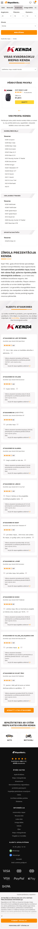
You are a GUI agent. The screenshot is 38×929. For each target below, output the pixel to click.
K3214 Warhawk (10, 183)
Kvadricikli (18, 8)
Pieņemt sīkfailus (19, 920)
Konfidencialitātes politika (19, 798)
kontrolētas (15, 318)
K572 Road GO (10, 217)
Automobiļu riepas (19, 812)
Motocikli (10, 8)
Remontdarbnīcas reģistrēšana (19, 785)
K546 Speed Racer (11, 211)
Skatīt (24, 102)
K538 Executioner (10, 161)
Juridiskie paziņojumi (19, 788)
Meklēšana (19, 32)
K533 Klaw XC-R (10, 155)
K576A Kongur (9, 165)
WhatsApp (15, 851)
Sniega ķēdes (28, 8)
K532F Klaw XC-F (10, 152)
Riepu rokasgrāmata (19, 778)
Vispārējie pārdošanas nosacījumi (19, 791)
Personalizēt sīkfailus (19, 925)
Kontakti (19, 859)
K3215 (7, 186)
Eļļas (19, 829)
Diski (3, 8)
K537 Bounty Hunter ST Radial (15, 158)
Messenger (16, 855)
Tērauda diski (19, 816)
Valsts (19, 795)
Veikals (19, 826)
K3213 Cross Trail (10, 180)
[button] (16, 362)
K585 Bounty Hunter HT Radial (15, 220)
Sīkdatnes (19, 801)
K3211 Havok (9, 177)
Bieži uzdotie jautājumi (19, 862)
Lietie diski (19, 819)
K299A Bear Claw (10, 146)
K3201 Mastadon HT (11, 168)
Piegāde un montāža (19, 836)
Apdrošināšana (19, 774)
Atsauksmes (19, 781)
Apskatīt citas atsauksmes (19, 710)
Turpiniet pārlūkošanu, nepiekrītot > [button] (26, 894)
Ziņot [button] (6, 364)
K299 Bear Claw (10, 143)
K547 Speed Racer (11, 214)
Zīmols (3, 22)
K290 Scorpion (10, 140)
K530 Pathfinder (10, 204)
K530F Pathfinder (10, 207)
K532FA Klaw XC (10, 241)
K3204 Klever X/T (10, 171)
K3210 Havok (9, 174)
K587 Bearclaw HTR (11, 223)
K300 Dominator (10, 149)
